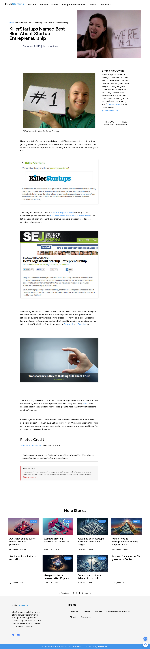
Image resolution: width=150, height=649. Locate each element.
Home (11, 23)
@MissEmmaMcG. (110, 110)
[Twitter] (13, 635)
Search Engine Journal (63, 212)
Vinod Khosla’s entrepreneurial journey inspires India (125, 541)
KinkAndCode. (114, 104)
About (93, 4)
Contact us (105, 4)
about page (63, 458)
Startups (32, 4)
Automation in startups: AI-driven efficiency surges (91, 541)
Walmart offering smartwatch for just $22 (57, 540)
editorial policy (46, 458)
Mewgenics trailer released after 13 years (56, 577)
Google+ (82, 324)
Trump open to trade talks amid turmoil (89, 577)
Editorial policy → (29, 477)
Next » (87, 593)
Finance (44, 4)
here (85, 403)
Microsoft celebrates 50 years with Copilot (126, 558)
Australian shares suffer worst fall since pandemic (22, 541)
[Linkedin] (18, 635)
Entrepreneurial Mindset (74, 4)
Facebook (68, 324)
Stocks (54, 4)
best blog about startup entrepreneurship (70, 215)
